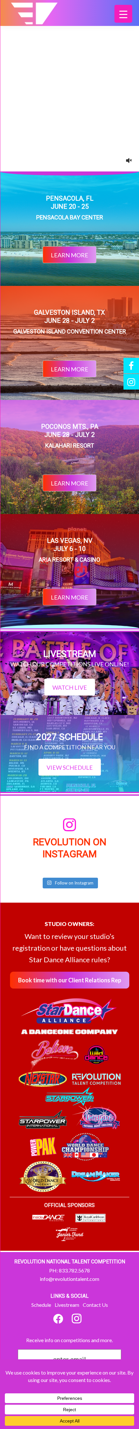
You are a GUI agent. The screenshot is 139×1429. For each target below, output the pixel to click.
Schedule (41, 1305)
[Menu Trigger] (123, 14)
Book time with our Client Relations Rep (69, 980)
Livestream (67, 1305)
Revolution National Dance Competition (40, 17)
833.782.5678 (74, 1270)
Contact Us (95, 1305)
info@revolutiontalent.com (69, 1279)
